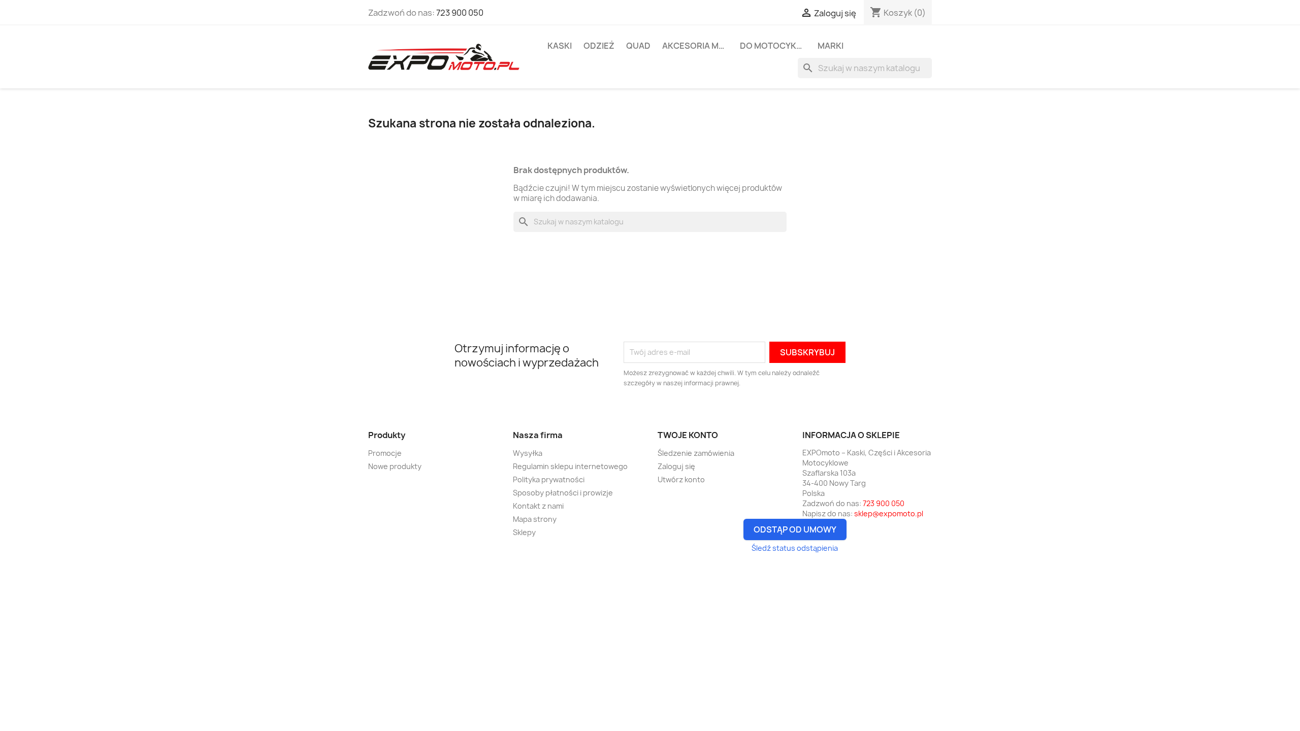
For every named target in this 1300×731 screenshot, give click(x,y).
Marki (830, 45)
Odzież (598, 45)
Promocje (385, 453)
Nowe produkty (394, 466)
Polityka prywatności (548, 479)
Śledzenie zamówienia (696, 453)
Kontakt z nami (538, 506)
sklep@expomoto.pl (888, 513)
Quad (638, 45)
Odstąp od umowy (795, 529)
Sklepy (524, 532)
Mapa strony (535, 519)
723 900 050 (459, 12)
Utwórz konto (681, 479)
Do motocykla (773, 45)
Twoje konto (688, 435)
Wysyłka (527, 453)
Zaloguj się (676, 466)
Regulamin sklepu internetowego (570, 466)
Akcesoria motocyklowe (697, 45)
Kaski (559, 45)
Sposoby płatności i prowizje (563, 492)
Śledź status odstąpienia (795, 548)
